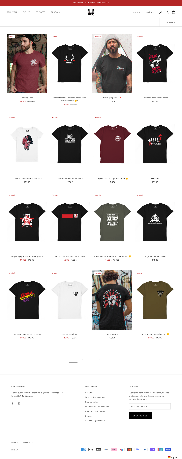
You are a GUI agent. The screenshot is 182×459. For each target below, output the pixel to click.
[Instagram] (19, 403)
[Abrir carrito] (173, 12)
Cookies (88, 416)
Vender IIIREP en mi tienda (97, 406)
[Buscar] (167, 12)
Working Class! (27, 97)
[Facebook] (12, 403)
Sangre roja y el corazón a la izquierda (27, 256)
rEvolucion (155, 178)
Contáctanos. (27, 396)
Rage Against (112, 334)
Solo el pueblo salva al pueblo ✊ (155, 334)
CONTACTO (40, 12)
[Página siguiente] (109, 360)
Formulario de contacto (95, 397)
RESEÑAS (55, 12)
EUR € (135, 12)
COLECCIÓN (12, 12)
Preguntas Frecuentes (95, 411)
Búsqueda (89, 392)
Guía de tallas (91, 402)
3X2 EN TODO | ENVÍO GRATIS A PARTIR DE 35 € (91, 3)
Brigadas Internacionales (155, 256)
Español (148, 12)
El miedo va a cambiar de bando (155, 97)
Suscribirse (140, 415)
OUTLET (26, 12)
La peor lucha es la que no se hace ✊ (112, 178)
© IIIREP (14, 449)
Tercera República (69, 334)
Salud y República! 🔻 (112, 97)
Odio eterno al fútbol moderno (70, 178)
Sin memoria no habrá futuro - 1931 (70, 256)
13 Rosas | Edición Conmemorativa (27, 178)
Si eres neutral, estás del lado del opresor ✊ (112, 256)
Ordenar (169, 22)
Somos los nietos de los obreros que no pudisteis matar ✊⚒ (69, 99)
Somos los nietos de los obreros (27, 334)
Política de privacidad (95, 420)
